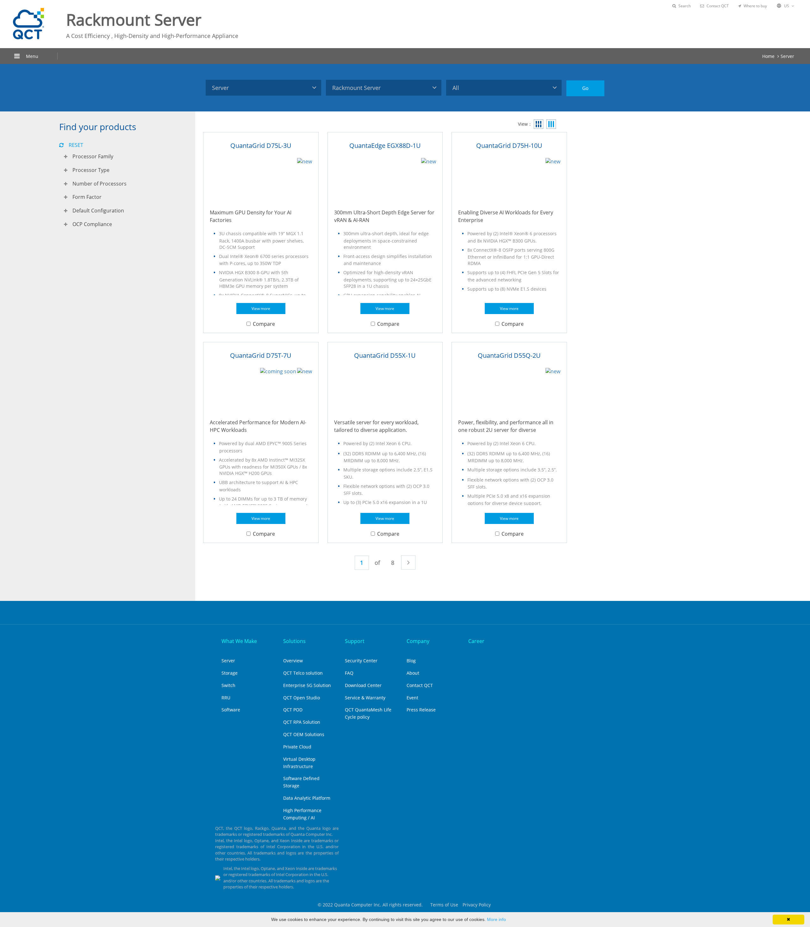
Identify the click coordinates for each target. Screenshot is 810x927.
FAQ (349, 673)
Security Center (361, 661)
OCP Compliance (92, 224)
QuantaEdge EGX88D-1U (385, 145)
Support (354, 641)
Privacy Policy (477, 905)
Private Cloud (297, 747)
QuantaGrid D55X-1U (385, 355)
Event (412, 698)
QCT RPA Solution (301, 722)
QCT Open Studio (301, 698)
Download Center (363, 685)
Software (230, 710)
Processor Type (90, 170)
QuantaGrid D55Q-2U (509, 355)
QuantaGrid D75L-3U (260, 145)
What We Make (239, 641)
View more (261, 308)
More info (496, 919)
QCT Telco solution (303, 673)
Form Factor (87, 196)
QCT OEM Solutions (303, 734)
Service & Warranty (365, 698)
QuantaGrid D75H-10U (509, 145)
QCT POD (292, 710)
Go (585, 88)
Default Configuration (98, 210)
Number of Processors (99, 183)
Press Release (421, 710)
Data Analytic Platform (306, 798)
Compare (264, 323)
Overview (293, 661)
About (413, 673)
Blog (411, 661)
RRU (225, 698)
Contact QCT (718, 6)
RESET (76, 145)
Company (418, 641)
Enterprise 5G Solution (307, 685)
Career (476, 641)
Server (787, 56)
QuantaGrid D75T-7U (260, 355)
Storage (229, 673)
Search (684, 6)
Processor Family (92, 156)
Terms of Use (444, 905)
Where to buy (755, 6)
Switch (228, 685)
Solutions (294, 641)
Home (768, 56)
